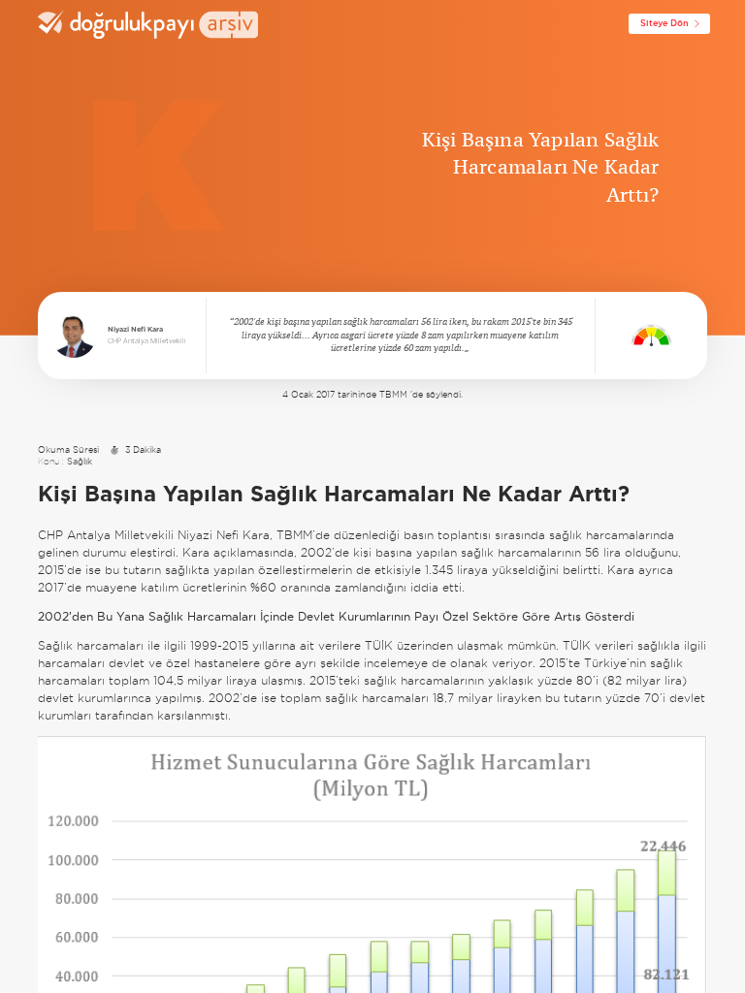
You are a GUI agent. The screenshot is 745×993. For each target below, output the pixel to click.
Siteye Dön (664, 23)
